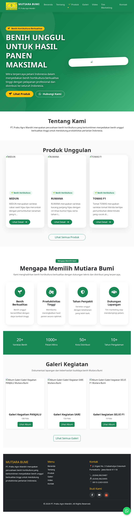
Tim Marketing (106, 6)
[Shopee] (106, 495)
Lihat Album (25, 424)
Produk (51, 473)
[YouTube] (99, 495)
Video (95, 4)
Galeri (85, 4)
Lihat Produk (21, 94)
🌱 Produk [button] (73, 4)
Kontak (123, 4)
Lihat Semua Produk (67, 237)
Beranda (48, 4)
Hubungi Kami (51, 94)
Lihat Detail (18, 222)
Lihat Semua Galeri (67, 438)
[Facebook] (92, 495)
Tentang (60, 4)
